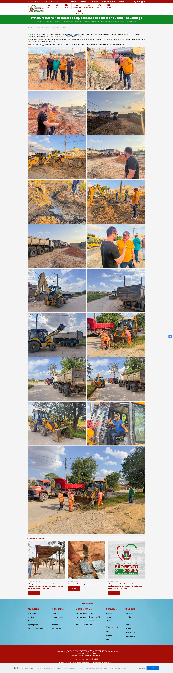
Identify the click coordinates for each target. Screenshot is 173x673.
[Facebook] (142, 1)
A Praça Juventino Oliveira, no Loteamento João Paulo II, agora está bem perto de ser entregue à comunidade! (45, 586)
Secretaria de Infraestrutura (72, 21)
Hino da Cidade (57, 617)
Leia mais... (141, 668)
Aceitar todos (152, 668)
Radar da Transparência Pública (87, 621)
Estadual (109, 635)
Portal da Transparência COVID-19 (88, 617)
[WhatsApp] (145, 1)
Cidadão (109, 613)
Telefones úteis (57, 628)
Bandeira (55, 613)
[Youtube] (138, 1)
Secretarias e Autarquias (36, 628)
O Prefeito (31, 617)
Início (39, 21)
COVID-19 (129, 613)
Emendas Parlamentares (84, 625)
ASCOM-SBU (48, 21)
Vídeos (128, 621)
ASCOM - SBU (42, 27)
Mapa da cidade (57, 625)
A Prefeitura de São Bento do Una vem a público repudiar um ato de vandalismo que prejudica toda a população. (126, 586)
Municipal (109, 631)
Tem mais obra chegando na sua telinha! (85, 584)
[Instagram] (135, 1)
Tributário (109, 621)
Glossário (129, 625)
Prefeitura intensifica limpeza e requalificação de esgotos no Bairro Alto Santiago (110, 21)
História (54, 621)
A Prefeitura (32, 613)
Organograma (33, 625)
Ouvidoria (129, 628)
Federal (108, 639)
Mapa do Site (130, 636)
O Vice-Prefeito (33, 621)
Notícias (57, 21)
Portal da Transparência (84, 613)
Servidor (108, 617)
